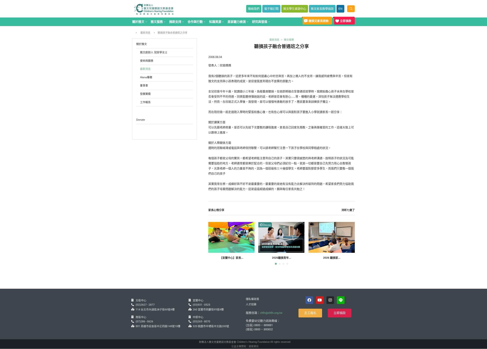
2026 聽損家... (331, 257)
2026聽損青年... (281, 257)
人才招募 (251, 304)
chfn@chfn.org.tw (271, 313)
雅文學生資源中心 (294, 8)
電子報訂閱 (271, 8)
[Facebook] (309, 300)
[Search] (351, 8)
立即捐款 (345, 20)
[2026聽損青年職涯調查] (281, 237)
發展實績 (145, 93)
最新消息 (145, 32)
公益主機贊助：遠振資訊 (245, 346)
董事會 (144, 85)
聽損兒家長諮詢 (319, 20)
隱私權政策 (252, 299)
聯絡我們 (253, 8)
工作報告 (145, 102)
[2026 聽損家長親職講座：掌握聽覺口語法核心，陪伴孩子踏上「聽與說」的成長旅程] (332, 237)
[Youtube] (320, 300)
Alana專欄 (146, 77)
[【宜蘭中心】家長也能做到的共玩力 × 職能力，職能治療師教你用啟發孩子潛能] (231, 237)
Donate (140, 119)
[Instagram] (330, 300)
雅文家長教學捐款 (322, 8)
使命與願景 (146, 60)
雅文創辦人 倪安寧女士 (153, 52)
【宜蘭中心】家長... (231, 257)
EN (340, 8)
